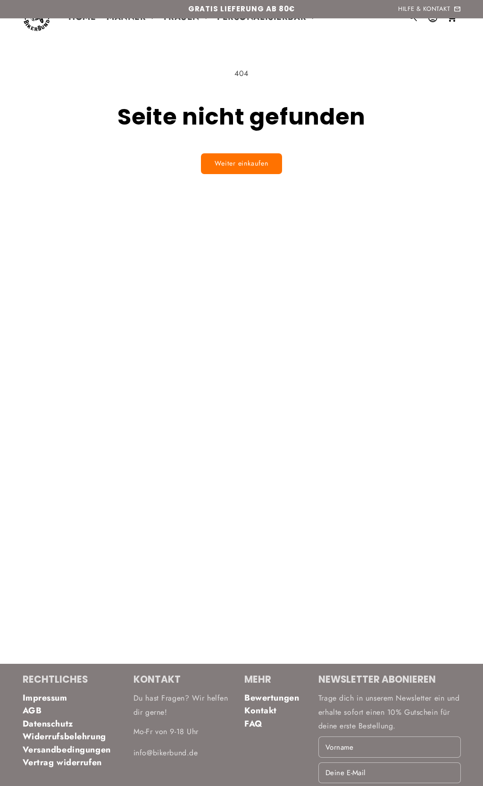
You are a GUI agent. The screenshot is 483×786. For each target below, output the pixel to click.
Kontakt (260, 710)
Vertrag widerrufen (62, 762)
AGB (32, 710)
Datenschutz (48, 724)
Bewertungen (271, 698)
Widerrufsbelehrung (64, 736)
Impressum (45, 698)
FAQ (253, 724)
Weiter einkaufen (241, 163)
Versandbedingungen (67, 750)
